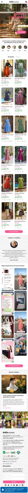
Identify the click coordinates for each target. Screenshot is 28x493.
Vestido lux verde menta (20, 134)
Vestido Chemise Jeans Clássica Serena (11, 106)
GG (7, 85)
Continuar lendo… (7, 408)
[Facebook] (5, 485)
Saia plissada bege (5, 221)
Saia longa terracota (6, 78)
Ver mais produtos (13, 231)
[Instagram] (11, 485)
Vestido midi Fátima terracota (8, 193)
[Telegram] (22, 485)
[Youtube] (17, 485)
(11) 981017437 (8, 463)
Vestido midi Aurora (19, 193)
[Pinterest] (14, 485)
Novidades (11, 57)
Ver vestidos (7, 25)
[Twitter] (8, 485)
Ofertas (18, 57)
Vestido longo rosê (19, 106)
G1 (11, 141)
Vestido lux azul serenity (7, 134)
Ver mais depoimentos (14, 365)
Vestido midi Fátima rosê (7, 165)
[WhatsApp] (20, 485)
